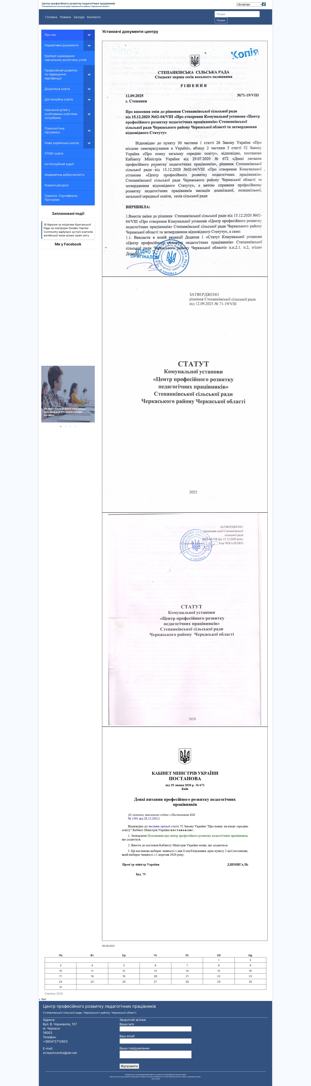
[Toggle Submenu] (89, 35)
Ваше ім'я (127, 1024)
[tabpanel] (68, 394)
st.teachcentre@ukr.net (60, 1053)
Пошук (221, 20)
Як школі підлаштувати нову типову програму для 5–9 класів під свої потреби (65, 411)
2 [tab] (65, 426)
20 (155, 976)
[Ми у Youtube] (268, 4)
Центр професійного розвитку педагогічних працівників (78, 3)
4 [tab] (75, 426)
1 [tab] (60, 426)
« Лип (42, 999)
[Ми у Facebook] (264, 4)
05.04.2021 (108, 945)
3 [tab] (70, 426)
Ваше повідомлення (135, 1048)
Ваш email (127, 1036)
